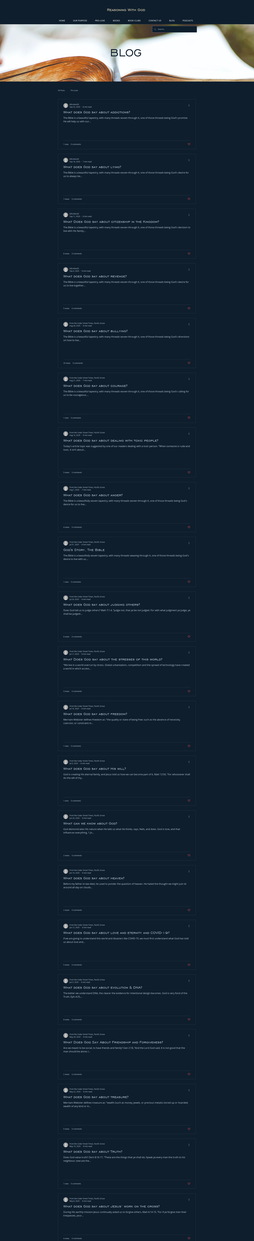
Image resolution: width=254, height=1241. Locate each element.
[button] (100, 20)
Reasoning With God (126, 9)
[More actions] (190, 105)
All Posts (61, 90)
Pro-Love (74, 90)
